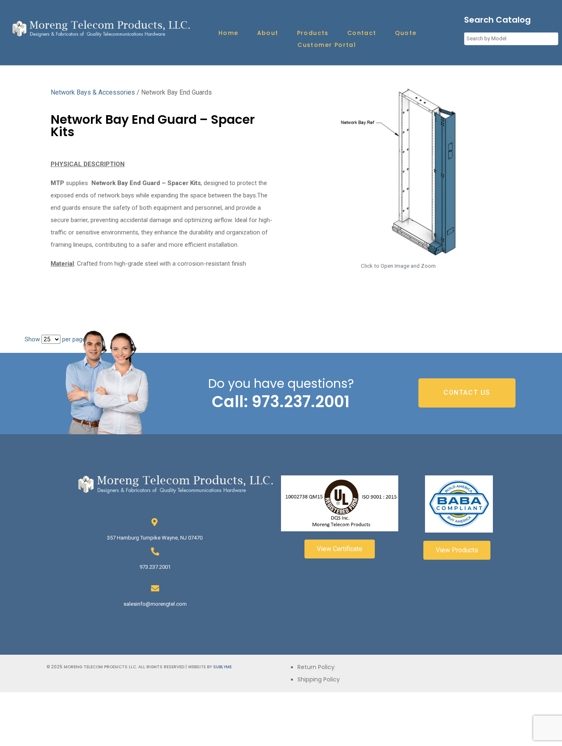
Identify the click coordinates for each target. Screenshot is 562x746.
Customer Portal (326, 45)
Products (313, 33)
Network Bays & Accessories (93, 92)
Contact (361, 33)
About (268, 33)
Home (228, 33)
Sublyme (222, 667)
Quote (406, 33)
